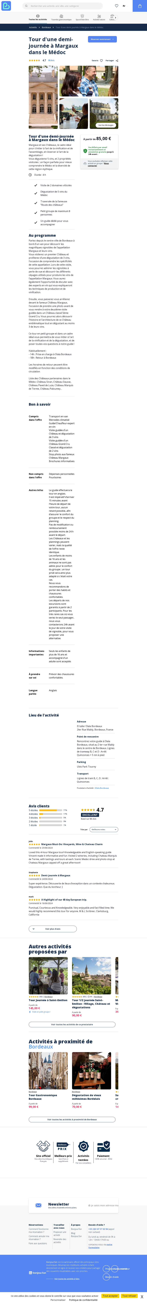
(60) (40, 996)
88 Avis (51, 60)
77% (65, 810)
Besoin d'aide (112, 1277)
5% (64, 817)
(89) (84, 996)
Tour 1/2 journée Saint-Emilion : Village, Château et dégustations (91, 1003)
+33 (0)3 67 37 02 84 (98, 1229)
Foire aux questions (38, 1243)
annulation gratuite (97, 152)
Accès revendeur (122, 1268)
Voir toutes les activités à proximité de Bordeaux (72, 1119)
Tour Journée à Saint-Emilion (48, 1000)
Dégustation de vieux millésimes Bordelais (86, 1096)
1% (64, 825)
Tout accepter (110, 1295)
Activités (33, 27)
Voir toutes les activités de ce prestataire (72, 1024)
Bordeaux (46, 27)
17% (65, 814)
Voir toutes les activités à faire (66, 1279)
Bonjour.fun (76, 1229)
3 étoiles (33, 817)
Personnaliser (58, 1300)
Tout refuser (129, 1295)
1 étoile (33, 825)
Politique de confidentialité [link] (83, 1300)
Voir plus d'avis (52, 929)
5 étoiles (33, 810)
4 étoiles (33, 814)
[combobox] (62, 6)
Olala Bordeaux (102, 788)
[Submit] (28, 6)
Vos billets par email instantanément (97, 148)
